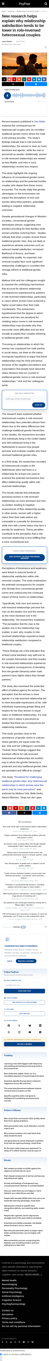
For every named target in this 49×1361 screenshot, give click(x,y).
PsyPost (24, 3)
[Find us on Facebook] (2, 1342)
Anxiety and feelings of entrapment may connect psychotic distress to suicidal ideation (24, 1184)
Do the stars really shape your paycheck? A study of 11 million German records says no (22, 1149)
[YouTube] (30, 1032)
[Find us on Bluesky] (33, 1342)
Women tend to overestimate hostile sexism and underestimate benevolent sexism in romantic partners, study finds (25, 855)
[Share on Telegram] (39, 79)
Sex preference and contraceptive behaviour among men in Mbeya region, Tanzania (24, 904)
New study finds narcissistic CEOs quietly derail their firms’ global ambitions (24, 1119)
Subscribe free (24, 991)
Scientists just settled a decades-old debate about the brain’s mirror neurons (22, 1224)
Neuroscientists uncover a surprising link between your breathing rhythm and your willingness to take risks (22, 1242)
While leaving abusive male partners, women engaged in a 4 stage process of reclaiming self (25, 895)
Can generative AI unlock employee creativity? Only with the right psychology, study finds (24, 1142)
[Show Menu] (3, 4)
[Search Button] (46, 4)
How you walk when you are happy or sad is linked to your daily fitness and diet (22, 1192)
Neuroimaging (9, 1284)
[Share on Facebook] (44, 79)
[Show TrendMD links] (46, 927)
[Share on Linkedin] (34, 79)
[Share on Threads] (13, 84)
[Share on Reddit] (19, 79)
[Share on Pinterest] (29, 79)
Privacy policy (9, 1318)
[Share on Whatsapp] (24, 79)
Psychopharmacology (13, 1304)
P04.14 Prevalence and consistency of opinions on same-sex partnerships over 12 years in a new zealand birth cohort (25, 915)
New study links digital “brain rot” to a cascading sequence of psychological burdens (24, 1074)
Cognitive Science (11, 1300)
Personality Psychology (14, 1288)
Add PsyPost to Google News (24, 1002)
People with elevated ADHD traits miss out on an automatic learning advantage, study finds (24, 1199)
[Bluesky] (30, 1025)
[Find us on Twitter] (7, 1342)
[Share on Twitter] (4, 79)
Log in (9, 961)
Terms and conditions (13, 1322)
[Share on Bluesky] (36, 84)
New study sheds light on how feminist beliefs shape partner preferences (25, 828)
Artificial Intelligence (13, 1296)
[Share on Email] (9, 79)
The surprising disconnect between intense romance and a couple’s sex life (22, 1089)
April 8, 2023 (20, 41)
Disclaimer (7, 1314)
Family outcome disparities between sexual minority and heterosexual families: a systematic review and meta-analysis (24, 875)
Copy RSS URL (24, 1013)
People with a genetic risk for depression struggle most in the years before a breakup (22, 1216)
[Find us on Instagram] (15, 1342)
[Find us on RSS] (19, 1342)
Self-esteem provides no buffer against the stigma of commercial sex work (22, 1169)
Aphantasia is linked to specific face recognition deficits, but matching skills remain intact (24, 1208)
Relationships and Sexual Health (28, 11)
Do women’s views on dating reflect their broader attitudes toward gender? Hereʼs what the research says (25, 845)
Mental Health (9, 1280)
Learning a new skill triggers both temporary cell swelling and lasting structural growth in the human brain (23, 1066)
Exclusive (11, 11)
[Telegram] (40, 1032)
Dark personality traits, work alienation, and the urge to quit (24, 1127)
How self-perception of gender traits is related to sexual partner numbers (25, 864)
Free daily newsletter (24, 393)
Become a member (26, 961)
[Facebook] (9, 1025)
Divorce (43, 11)
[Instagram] (19, 1032)
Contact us (8, 1310)
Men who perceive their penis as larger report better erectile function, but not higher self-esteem (23, 1232)
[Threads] (9, 1032)
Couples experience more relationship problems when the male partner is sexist (24, 836)
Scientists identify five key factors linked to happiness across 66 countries (22, 1082)
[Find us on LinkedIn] (11, 1342)
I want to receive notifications (16, 1354)
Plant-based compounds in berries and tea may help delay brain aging (24, 1177)
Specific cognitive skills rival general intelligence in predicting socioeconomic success (21, 1098)
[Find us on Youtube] (24, 1342)
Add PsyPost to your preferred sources (24, 557)
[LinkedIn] (40, 1025)
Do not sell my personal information (21, 1326)
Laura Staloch (7, 41)
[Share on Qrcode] (14, 79)
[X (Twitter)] (19, 1025)
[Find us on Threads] (28, 1342)
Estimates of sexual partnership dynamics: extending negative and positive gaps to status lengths (24, 886)
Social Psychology (12, 1292)
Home (4, 11)
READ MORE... (33, 1274)
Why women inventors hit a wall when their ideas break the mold (22, 1134)
